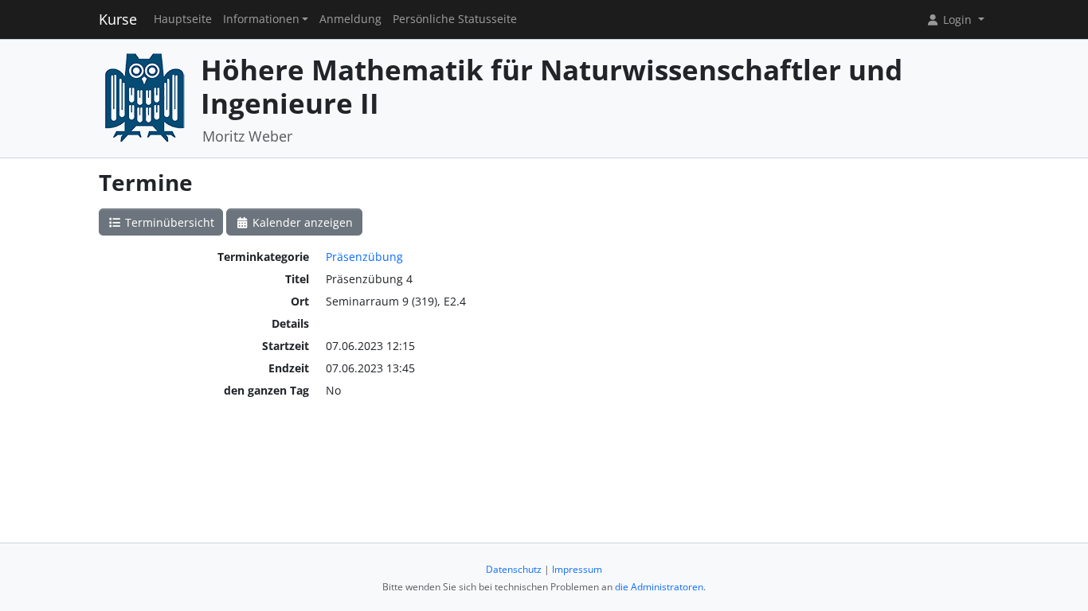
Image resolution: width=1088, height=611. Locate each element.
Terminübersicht (168, 222)
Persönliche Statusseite (455, 19)
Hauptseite (183, 19)
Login (957, 19)
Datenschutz (514, 569)
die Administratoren (659, 586)
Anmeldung (350, 19)
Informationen (261, 19)
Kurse (118, 19)
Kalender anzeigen (301, 222)
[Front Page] (144, 96)
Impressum (577, 569)
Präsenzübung (364, 256)
